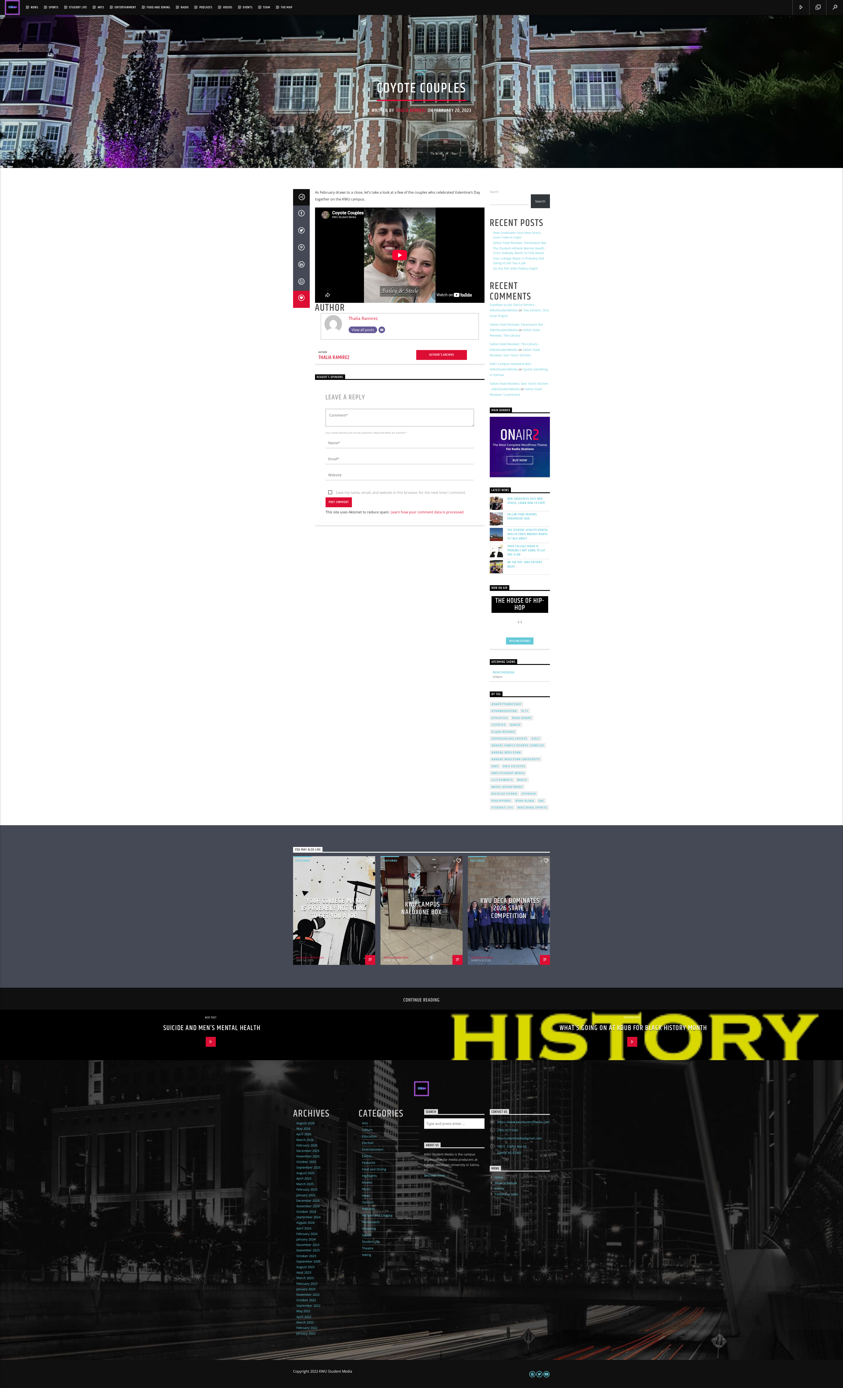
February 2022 (306, 1328)
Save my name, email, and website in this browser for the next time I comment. (401, 492)
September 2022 (308, 1305)
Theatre (367, 1248)
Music (366, 1189)
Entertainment (125, 7)
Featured (302, 861)
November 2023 (308, 1250)
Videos (227, 7)
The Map (286, 7)
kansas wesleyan (506, 752)
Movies (367, 1182)
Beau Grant (522, 718)
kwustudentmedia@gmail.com (519, 1138)
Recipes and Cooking (377, 1215)
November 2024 (308, 1206)
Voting (366, 1255)
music (522, 780)
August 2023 (305, 1267)
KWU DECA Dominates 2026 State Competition (510, 908)
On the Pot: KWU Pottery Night (515, 268)
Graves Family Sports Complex (518, 745)
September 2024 (308, 1217)
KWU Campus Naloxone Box (421, 908)
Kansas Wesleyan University (516, 759)
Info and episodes (519, 641)
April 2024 (303, 1228)
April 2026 (303, 1134)
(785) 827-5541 (508, 1130)
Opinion (368, 1202)
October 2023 (306, 1256)
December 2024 (307, 1200)
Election (368, 1143)
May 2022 (303, 1311)
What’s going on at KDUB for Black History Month (633, 1028)
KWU (495, 766)
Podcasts (205, 7)
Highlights (369, 1176)
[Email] (381, 330)
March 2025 (305, 1184)
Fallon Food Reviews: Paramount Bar (519, 243)
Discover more (435, 1175)
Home (499, 1177)
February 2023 (306, 1284)
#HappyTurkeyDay (506, 704)
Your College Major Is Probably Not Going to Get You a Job (526, 550)
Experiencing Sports (509, 738)
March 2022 (305, 1322)
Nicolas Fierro (504, 794)
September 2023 (308, 1261)
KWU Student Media (508, 773)
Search (494, 192)
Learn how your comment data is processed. (427, 512)
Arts (101, 7)
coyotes (499, 725)
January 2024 (305, 1239)
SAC (541, 801)
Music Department (507, 787)
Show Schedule (506, 1183)
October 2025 (306, 1162)
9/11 (524, 711)
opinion (529, 794)
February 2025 (306, 1189)
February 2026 (306, 1145)
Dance (515, 725)
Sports (53, 7)
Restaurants (371, 1222)
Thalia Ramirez (411, 110)
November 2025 (308, 1156)
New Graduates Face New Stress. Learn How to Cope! (526, 501)
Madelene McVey (482, 957)
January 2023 (305, 1289)
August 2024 (305, 1222)
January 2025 (305, 1195)
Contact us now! (506, 1194)
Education (369, 1136)
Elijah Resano (503, 732)
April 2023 (303, 1272)
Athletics (500, 718)
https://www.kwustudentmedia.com (523, 1122)
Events (247, 7)
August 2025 (305, 1173)
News (34, 7)
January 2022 (305, 1333)
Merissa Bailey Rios (396, 957)
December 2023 (307, 1245)
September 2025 (308, 1167)
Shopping (369, 1228)
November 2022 (308, 1294)
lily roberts (502, 780)
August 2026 (305, 1123)
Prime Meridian (503, 672)
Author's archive (441, 354)
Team (266, 7)
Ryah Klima (524, 801)
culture (367, 1130)
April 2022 (303, 1317)
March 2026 (305, 1140)
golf (535, 738)
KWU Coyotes (514, 766)
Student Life (78, 7)
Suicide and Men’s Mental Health (212, 1028)
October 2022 (306, 1300)
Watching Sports (532, 807)
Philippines (501, 801)
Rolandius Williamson (310, 957)
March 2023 (305, 1278)
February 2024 (306, 1234)
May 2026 (303, 1128)
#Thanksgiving (504, 711)
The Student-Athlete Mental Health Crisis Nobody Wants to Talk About (527, 534)
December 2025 (307, 1151)
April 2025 (303, 1178)
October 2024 (306, 1211)
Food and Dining (158, 7)
